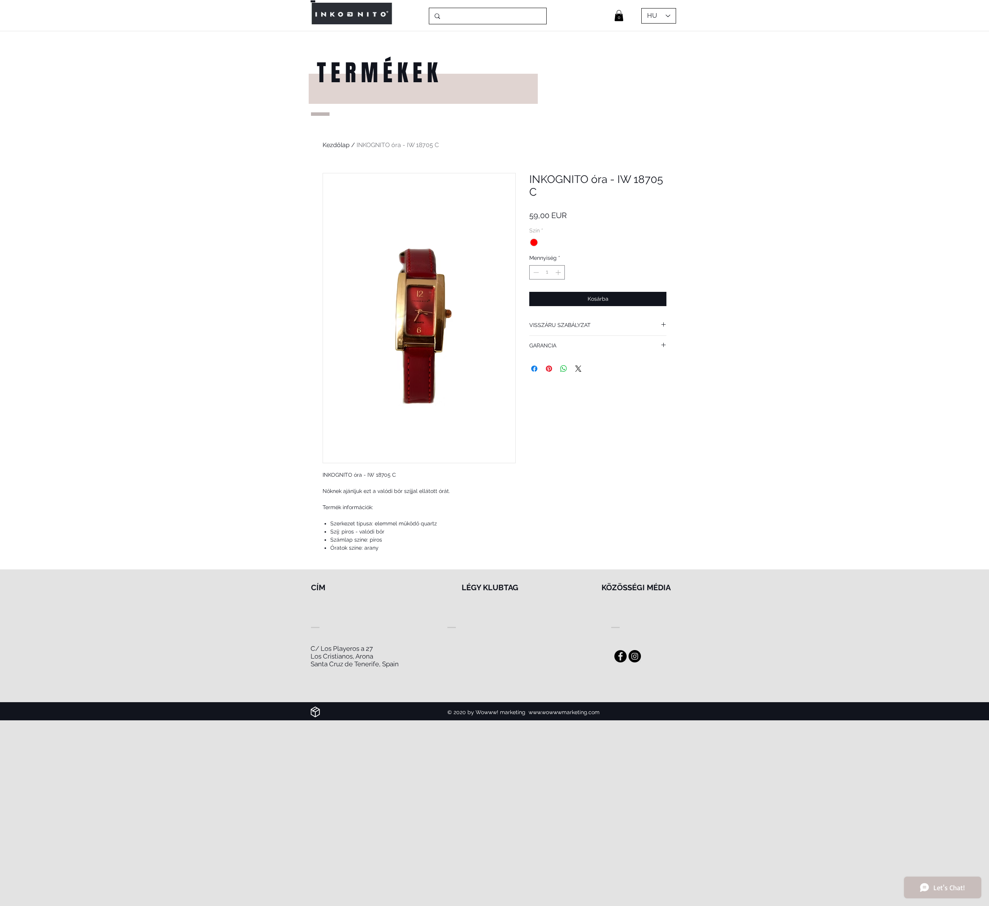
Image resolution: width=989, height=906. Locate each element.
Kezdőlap (336, 145)
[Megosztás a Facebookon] (534, 368)
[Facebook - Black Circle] (620, 656)
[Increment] (559, 272)
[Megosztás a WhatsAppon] (563, 368)
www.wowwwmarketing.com (564, 712)
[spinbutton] (547, 272)
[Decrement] (535, 272)
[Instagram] (635, 656)
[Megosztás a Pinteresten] (549, 368)
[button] (619, 15)
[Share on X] (578, 368)
